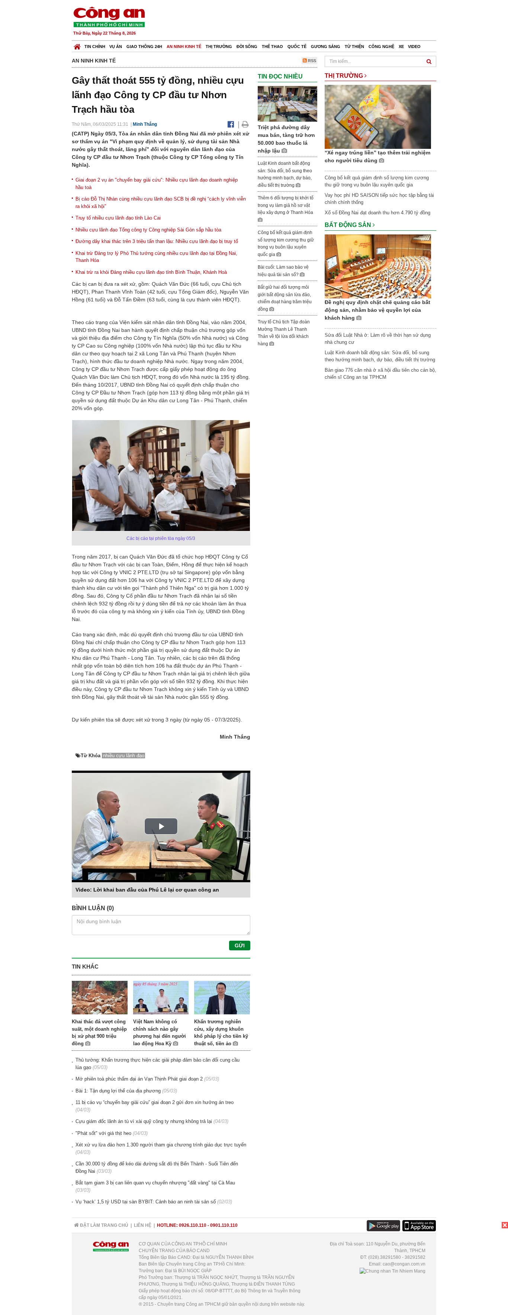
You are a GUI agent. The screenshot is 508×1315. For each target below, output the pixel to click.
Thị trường (219, 46)
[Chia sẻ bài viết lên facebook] (231, 124)
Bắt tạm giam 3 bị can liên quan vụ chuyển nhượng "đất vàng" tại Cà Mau (155, 1183)
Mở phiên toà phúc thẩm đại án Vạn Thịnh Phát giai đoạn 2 (139, 1079)
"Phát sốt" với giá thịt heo (103, 1133)
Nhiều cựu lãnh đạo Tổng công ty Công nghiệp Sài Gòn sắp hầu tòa (148, 230)
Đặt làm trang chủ (103, 1225)
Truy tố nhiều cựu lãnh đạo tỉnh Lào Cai (118, 218)
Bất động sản (349, 225)
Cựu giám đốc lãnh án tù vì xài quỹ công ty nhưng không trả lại (143, 1121)
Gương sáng (325, 46)
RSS (311, 60)
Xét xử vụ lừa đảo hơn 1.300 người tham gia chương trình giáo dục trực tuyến (160, 1145)
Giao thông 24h (144, 46)
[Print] (245, 124)
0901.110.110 (224, 1225)
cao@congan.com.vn (404, 1264)
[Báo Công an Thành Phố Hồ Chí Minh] (77, 44)
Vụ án (115, 46)
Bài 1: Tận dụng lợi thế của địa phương (118, 1091)
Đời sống (247, 46)
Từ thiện (354, 46)
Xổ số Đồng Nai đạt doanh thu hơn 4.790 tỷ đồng (377, 212)
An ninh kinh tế (184, 46)
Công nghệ (381, 46)
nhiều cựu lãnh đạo (123, 755)
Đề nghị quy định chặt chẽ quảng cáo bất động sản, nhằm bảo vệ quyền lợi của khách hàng (377, 310)
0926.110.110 (192, 1225)
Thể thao (272, 46)
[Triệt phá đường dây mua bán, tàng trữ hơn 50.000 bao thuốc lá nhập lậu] (287, 103)
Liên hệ (142, 1225)
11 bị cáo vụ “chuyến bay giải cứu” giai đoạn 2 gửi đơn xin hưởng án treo (154, 1102)
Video (414, 46)
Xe (401, 46)
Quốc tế (296, 46)
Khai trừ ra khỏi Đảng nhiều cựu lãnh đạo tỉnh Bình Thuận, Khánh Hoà (151, 272)
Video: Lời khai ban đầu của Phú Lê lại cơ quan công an (147, 890)
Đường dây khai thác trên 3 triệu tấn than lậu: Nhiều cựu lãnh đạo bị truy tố (156, 241)
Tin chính (94, 46)
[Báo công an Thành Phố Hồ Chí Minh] (109, 16)
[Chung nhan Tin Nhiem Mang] (392, 1270)
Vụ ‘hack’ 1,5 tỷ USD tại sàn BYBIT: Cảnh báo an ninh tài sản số (145, 1201)
